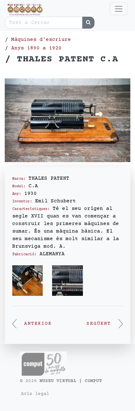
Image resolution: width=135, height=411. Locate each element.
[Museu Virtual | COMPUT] (24, 10)
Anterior (38, 323)
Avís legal (35, 394)
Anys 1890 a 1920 (36, 48)
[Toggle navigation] (118, 9)
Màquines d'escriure (41, 39)
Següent (99, 323)
